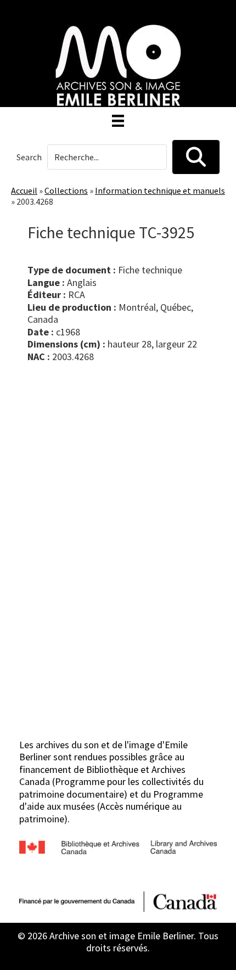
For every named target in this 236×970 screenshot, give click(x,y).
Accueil (24, 190)
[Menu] (118, 120)
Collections (66, 190)
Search (29, 157)
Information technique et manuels (160, 190)
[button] (196, 157)
